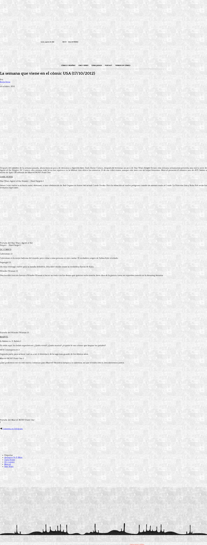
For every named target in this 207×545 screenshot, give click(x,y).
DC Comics (9, 462)
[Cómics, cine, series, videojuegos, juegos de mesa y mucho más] (92, 53)
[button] (149, 65)
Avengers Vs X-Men (13, 457)
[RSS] (152, 42)
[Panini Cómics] (103, 163)
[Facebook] (145, 42)
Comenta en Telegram (12, 429)
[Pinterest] (34, 90)
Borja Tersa (5, 82)
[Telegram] (158, 42)
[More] (42, 90)
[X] (162, 42)
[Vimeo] (139, 42)
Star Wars (8, 466)
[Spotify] (155, 42)
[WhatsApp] (26, 90)
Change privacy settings (137, 544)
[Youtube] (165, 42)
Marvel (7, 464)
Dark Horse (9, 460)
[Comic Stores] (103, 451)
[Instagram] (148, 42)
